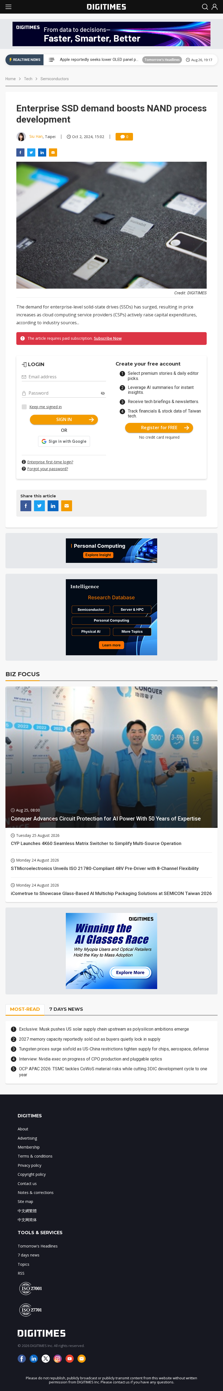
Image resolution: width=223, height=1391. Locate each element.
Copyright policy (32, 1174)
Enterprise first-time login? (50, 461)
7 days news (28, 1255)
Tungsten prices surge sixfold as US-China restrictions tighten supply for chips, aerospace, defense (114, 1049)
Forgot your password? (47, 468)
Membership (29, 1147)
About (23, 1128)
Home (10, 79)
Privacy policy (29, 1165)
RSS (21, 1273)
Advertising (27, 1138)
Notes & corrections (36, 1192)
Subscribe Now (108, 338)
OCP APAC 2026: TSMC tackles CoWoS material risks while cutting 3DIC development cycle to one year (113, 1071)
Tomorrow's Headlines (162, 59)
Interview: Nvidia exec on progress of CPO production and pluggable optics (90, 1059)
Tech (28, 79)
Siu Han (36, 136)
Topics (23, 1264)
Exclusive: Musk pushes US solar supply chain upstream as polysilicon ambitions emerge (104, 1029)
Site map (25, 1201)
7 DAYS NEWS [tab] (66, 1009)
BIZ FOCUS (22, 674)
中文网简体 (27, 1219)
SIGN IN (64, 419)
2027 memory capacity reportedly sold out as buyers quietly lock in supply (89, 1039)
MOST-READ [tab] (25, 1009)
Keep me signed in (45, 406)
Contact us (27, 1183)
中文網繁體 (27, 1210)
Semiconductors (55, 79)
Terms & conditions (35, 1156)
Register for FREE (159, 428)
